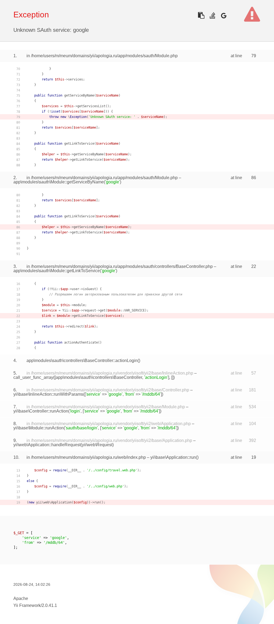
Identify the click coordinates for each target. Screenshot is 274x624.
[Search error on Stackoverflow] (212, 15)
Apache (20, 598)
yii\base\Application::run (173, 457)
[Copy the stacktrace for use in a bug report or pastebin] (201, 15)
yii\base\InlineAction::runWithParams (48, 394)
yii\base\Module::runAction (38, 428)
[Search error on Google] (223, 15)
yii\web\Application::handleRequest (47, 444)
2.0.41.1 (49, 605)
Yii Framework (27, 605)
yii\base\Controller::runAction (40, 411)
